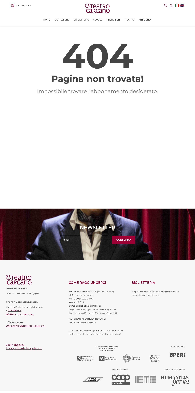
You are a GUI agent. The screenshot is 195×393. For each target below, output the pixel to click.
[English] (182, 6)
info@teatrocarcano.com (19, 314)
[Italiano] (177, 6)
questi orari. (153, 295)
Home (46, 20)
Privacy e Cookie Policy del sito (24, 348)
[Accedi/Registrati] (171, 5)
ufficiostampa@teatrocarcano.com (25, 325)
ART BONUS (145, 20)
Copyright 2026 (15, 344)
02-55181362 (14, 310)
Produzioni (113, 20)
